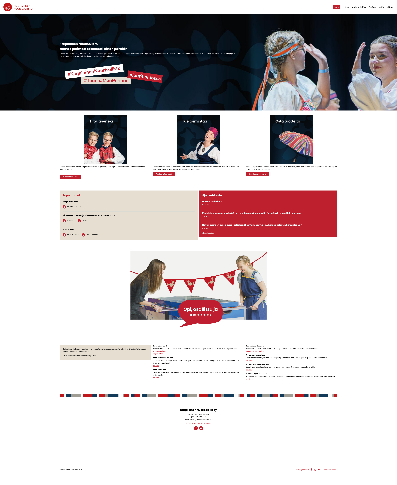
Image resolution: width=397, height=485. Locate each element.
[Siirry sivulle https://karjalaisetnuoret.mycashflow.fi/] (291, 139)
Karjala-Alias (158, 354)
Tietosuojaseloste (302, 470)
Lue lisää (156, 366)
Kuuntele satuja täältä (255, 351)
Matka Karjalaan (159, 351)
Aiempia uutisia (208, 233)
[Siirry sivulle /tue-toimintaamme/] (198, 139)
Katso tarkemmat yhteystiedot (198, 423)
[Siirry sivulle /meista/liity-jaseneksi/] (105, 139)
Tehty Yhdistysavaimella (329, 469)
